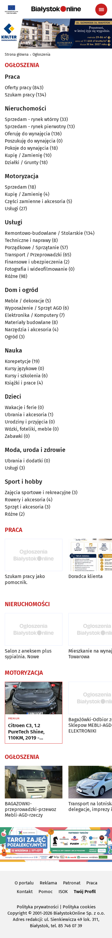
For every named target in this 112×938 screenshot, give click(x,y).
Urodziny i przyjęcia (26, 422)
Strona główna (17, 54)
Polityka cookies (79, 907)
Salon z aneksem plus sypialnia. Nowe (28, 653)
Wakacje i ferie (21, 407)
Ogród (11, 337)
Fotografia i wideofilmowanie (36, 269)
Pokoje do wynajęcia (27, 148)
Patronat (71, 883)
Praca (91, 883)
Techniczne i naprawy (28, 240)
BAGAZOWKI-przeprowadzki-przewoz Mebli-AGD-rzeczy (30, 809)
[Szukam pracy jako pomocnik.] (33, 555)
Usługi (11, 208)
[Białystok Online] (56, 9)
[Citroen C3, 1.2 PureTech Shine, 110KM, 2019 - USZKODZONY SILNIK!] (33, 698)
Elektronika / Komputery (31, 315)
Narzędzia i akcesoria (28, 329)
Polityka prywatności (38, 907)
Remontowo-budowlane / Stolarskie (44, 233)
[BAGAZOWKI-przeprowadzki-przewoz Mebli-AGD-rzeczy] (33, 782)
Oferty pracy (18, 87)
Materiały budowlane (28, 322)
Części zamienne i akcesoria (35, 201)
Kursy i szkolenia (23, 376)
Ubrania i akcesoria (26, 414)
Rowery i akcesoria (25, 500)
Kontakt (25, 891)
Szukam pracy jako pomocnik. (25, 579)
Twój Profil (85, 891)
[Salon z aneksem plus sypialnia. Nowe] (33, 629)
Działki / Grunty (22, 162)
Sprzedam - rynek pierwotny (35, 126)
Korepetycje (18, 361)
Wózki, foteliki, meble (28, 429)
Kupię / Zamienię (23, 155)
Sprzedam (16, 187)
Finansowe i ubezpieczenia (34, 262)
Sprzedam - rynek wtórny (32, 119)
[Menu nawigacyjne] (101, 10)
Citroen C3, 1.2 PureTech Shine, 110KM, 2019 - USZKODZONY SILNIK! (32, 732)
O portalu (24, 883)
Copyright (17, 913)
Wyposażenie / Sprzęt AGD (33, 308)
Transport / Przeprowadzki (33, 255)
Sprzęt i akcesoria (24, 507)
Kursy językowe (21, 368)
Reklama (48, 883)
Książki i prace (20, 383)
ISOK (63, 891)
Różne (11, 276)
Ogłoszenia (41, 54)
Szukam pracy (20, 95)
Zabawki (14, 436)
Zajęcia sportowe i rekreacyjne (38, 492)
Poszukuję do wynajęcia (30, 141)
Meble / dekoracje (24, 301)
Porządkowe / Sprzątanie (32, 247)
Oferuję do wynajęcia (27, 134)
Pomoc (46, 891)
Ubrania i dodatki (24, 461)
